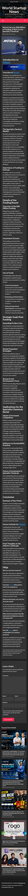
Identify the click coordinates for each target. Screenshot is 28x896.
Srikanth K (5, 756)
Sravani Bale (6, 34)
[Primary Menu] (2, 20)
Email (17, 696)
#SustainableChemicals (16, 651)
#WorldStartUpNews (8, 655)
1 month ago (11, 756)
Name (5, 696)
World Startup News (14, 10)
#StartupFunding (7, 651)
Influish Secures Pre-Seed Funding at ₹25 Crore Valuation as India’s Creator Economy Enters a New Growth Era (14, 870)
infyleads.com (21, 883)
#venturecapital (16, 653)
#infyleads (8, 650)
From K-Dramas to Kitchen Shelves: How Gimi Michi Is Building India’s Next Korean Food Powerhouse (13, 813)
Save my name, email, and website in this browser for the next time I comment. (13, 712)
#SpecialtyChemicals (20, 650)
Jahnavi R (5, 816)
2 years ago (13, 34)
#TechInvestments (7, 653)
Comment (6, 675)
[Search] (25, 20)
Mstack (6, 62)
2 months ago (11, 816)
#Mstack (13, 650)
